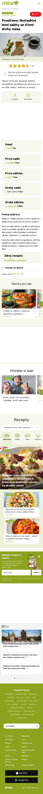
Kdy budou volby (9, 701)
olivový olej (12, 206)
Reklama (8, 743)
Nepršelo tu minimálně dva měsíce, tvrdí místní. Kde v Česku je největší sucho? (20, 656)
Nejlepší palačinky (28, 714)
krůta (9, 148)
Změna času (20, 697)
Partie (27, 697)
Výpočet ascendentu (29, 711)
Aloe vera (30, 707)
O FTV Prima (9, 736)
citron (9, 177)
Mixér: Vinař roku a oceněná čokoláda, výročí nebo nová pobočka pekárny (16, 399)
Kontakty (24, 746)
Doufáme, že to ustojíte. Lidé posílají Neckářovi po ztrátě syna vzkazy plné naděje (21, 667)
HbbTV (7, 746)
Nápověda (25, 756)
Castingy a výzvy (27, 743)
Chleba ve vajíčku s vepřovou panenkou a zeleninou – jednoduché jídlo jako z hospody (17, 312)
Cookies (7, 756)
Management (26, 736)
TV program (10, 697)
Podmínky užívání (10, 750)
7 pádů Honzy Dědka (12, 704)
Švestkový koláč (21, 718)
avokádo (10, 162)
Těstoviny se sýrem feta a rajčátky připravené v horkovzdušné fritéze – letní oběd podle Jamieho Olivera (21, 511)
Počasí (34, 697)
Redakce (24, 759)
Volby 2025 (24, 704)
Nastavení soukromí (28, 765)
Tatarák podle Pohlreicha (17, 707)
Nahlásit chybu (10, 765)
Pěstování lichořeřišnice (14, 711)
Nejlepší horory (33, 694)
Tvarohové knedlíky (15, 714)
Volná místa (9, 739)
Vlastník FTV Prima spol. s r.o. (11, 761)
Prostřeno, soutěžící (9, 15)
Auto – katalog (34, 701)
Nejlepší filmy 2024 (21, 694)
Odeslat (36, 572)
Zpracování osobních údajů (28, 751)
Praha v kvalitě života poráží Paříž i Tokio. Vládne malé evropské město (21, 645)
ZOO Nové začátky (22, 701)
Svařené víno (33, 704)
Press (23, 739)
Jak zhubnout (9, 694)
